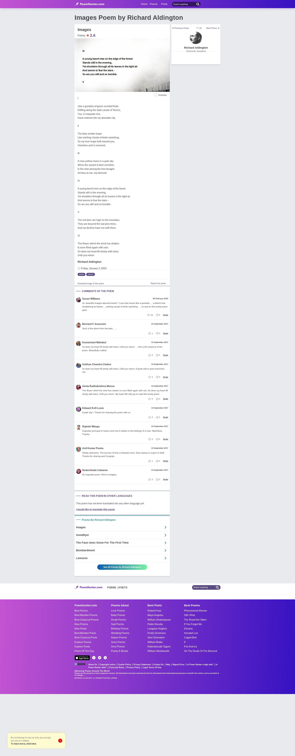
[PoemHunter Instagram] (105, 657)
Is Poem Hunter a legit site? (200, 664)
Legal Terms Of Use (152, 667)
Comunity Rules (116, 667)
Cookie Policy (124, 664)
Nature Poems (119, 637)
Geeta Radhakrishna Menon (98, 386)
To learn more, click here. (24, 744)
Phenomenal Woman (195, 610)
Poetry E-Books (119, 651)
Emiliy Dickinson (157, 633)
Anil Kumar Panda (92, 448)
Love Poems (118, 610)
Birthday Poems (119, 628)
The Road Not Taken (195, 619)
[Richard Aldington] (196, 38)
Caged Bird (190, 637)
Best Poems (81, 610)
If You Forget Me (193, 624)
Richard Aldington (89, 261)
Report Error (179, 664)
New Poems (81, 624)
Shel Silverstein (156, 637)
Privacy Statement (142, 664)
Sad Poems (117, 624)
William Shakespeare (159, 619)
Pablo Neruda (155, 624)
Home (144, 4)
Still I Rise (189, 615)
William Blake (155, 642)
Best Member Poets (85, 633)
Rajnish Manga (91, 426)
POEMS (111, 587)
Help (168, 664)
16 (152, 315)
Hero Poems (118, 646)
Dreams (188, 628)
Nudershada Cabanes (95, 470)
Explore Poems (83, 642)
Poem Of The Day (84, 651)
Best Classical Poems (86, 619)
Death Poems (118, 619)
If (184, 642)
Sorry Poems (118, 642)
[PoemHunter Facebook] (94, 657)
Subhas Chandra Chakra (96, 364)
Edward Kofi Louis (93, 408)
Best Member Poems (86, 615)
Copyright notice (107, 664)
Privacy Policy (133, 667)
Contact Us (158, 664)
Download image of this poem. (91, 283)
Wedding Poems (120, 633)
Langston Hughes (157, 628)
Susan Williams (91, 298)
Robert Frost (154, 610)
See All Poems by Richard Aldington (122, 567)
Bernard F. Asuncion (94, 324)
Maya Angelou (155, 615)
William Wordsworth (158, 651)
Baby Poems (118, 615)
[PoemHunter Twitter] (99, 657)
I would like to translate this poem (95, 509)
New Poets (81, 628)
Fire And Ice (190, 646)
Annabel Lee (191, 633)
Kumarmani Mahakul (94, 342)
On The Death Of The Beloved (200, 651)
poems (90, 274)
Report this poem (158, 283)
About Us (92, 664)
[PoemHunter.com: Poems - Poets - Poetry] (89, 4)
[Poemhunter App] (82, 657)
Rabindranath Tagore (159, 646)
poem (81, 274)
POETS (123, 587)
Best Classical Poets (86, 637)
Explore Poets (82, 646)
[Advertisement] (46, 724)
